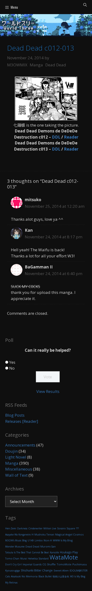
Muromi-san (48, 546)
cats (7, 576)
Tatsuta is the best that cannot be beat (27, 552)
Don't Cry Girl (13, 564)
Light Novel (15, 457)
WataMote (64, 557)
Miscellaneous (18, 469)
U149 (31, 540)
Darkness (22, 528)
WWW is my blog (63, 540)
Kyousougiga (12, 570)
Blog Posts (15, 415)
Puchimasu (79, 564)
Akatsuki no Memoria (24, 576)
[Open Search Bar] (85, 4)
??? (77, 528)
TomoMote (64, 564)
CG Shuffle (49, 564)
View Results (47, 391)
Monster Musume (15, 546)
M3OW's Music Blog (16, 540)
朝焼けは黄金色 (61, 576)
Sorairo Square (66, 528)
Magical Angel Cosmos (69, 534)
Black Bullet (45, 576)
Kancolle (54, 552)
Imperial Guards (32, 564)
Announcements (20, 445)
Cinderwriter (35, 528)
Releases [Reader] (21, 421)
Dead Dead (55, 65)
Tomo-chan (12, 558)
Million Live (49, 528)
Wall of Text (16, 475)
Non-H (48, 540)
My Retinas (11, 582)
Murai (23, 558)
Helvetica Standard (38, 558)
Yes (12, 362)
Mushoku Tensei (44, 534)
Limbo (39, 540)
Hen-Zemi (10, 528)
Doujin (11, 451)
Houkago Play (69, 552)
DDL (56, 137)
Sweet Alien (61, 570)
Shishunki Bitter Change (37, 570)
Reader (71, 137)
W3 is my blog (77, 576)
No (12, 368)
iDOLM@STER (79, 570)
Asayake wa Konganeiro (18, 534)
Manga (36, 65)
